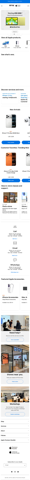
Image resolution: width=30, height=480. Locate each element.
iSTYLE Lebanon (12, 477)
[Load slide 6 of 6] (19, 34)
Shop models (11, 142)
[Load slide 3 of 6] (14, 34)
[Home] (11, 5)
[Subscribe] (24, 465)
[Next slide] (28, 45)
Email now (14, 255)
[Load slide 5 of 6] (17, 34)
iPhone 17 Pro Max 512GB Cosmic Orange (11, 172)
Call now (14, 238)
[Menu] (1, 6)
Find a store (15, 381)
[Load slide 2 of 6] (12, 34)
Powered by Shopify (20, 477)
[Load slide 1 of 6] (11, 34)
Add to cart (11, 180)
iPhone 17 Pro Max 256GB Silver (11, 133)
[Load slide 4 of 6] (16, 34)
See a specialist (15, 339)
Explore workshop (15, 414)
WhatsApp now (14, 272)
